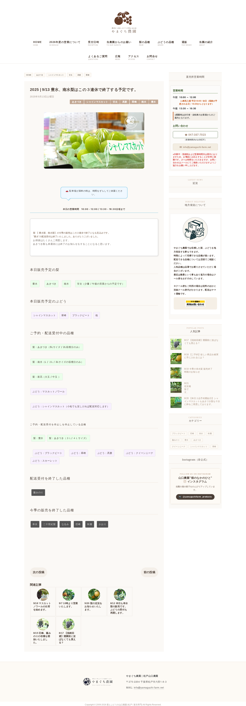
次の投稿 (38, 572)
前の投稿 (149, 572)
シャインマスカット (97, 102)
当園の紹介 (206, 42)
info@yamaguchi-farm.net (195, 147)
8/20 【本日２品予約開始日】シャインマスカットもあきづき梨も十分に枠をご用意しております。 (202, 401)
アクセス (133, 56)
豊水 (153, 102)
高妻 (124, 102)
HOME (37, 42)
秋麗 (210, 433)
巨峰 (192, 433)
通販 (184, 42)
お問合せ (152, 56)
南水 (143, 102)
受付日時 (93, 42)
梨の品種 (144, 42)
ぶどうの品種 (166, 42)
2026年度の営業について (65, 42)
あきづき (76, 102)
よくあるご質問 (98, 56)
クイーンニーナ (178, 446)
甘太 (115, 102)
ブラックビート (178, 433)
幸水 (201, 433)
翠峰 (134, 102)
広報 (118, 56)
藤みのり (176, 440)
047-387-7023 (195, 135)
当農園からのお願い (119, 42)
